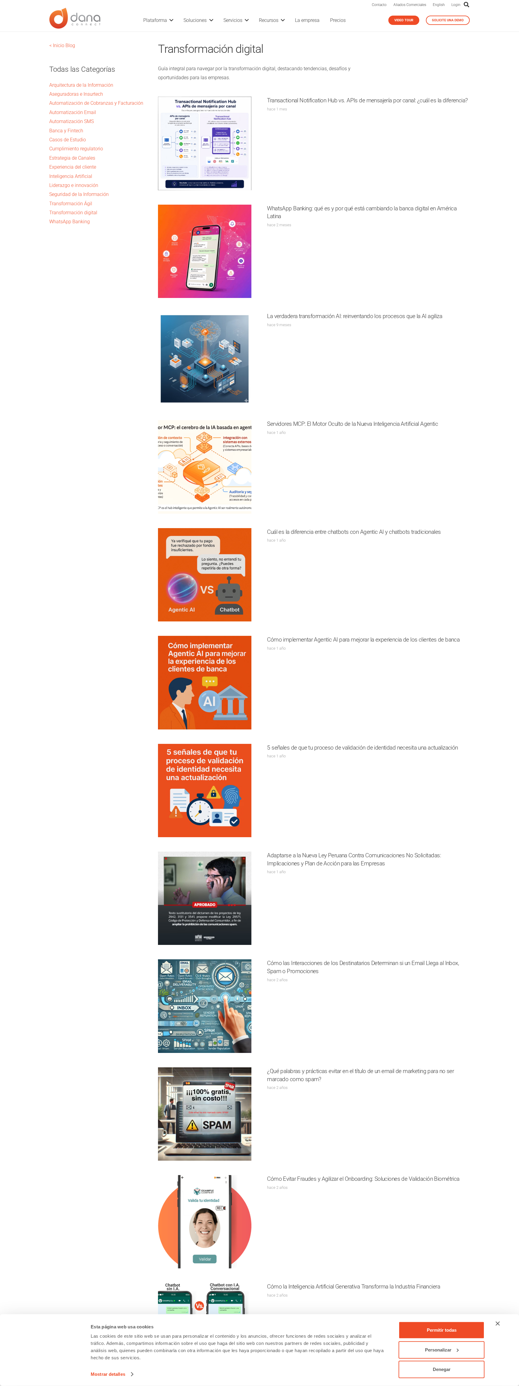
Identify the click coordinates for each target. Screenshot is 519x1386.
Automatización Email (72, 112)
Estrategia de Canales (72, 158)
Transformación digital (73, 212)
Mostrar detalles (108, 1374)
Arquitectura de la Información (81, 85)
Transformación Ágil (70, 203)
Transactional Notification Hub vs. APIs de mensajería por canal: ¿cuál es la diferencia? (367, 100)
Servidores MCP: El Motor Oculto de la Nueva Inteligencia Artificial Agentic (352, 423)
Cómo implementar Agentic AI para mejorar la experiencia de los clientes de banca (363, 639)
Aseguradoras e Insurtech (76, 94)
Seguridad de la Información (79, 194)
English (439, 5)
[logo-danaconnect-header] (74, 20)
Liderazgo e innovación (73, 185)
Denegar (442, 1369)
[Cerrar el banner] (498, 1323)
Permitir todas (442, 1330)
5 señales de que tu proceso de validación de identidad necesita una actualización (362, 747)
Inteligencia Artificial (70, 176)
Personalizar (438, 1349)
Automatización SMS (71, 121)
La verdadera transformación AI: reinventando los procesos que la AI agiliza (354, 316)
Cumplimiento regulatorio (76, 149)
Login (455, 5)
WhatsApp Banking (69, 221)
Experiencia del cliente (72, 167)
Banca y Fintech (66, 131)
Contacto (379, 5)
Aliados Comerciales (409, 5)
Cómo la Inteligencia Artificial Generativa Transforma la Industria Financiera (353, 1286)
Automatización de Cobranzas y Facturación (96, 103)
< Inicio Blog (62, 45)
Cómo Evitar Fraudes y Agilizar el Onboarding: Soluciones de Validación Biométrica (363, 1178)
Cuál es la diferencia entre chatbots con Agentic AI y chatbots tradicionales (354, 531)
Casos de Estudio (67, 140)
